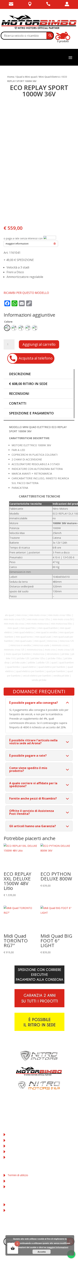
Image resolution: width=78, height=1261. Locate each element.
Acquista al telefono (36, 358)
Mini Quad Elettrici (49, 76)
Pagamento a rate (18, 1151)
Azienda (12, 1134)
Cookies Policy (16, 1186)
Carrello (12, 1210)
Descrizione (20, 374)
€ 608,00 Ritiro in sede (28, 383)
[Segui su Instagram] (39, 1229)
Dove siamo (15, 1140)
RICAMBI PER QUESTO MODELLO (26, 293)
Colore (8, 321)
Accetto (42, 1251)
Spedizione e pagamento (31, 413)
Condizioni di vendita (20, 1146)
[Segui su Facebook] (32, 1229)
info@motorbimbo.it (39, 1111)
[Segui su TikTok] (46, 1229)
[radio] (7, 328)
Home (10, 76)
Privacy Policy (16, 1180)
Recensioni (19, 393)
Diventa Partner (17, 1157)
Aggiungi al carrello (39, 344)
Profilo (11, 1204)
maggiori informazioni (57, 1247)
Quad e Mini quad (26, 76)
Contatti (17, 403)
